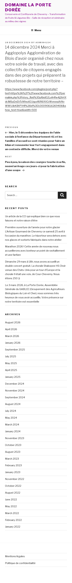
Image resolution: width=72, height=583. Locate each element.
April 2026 (11, 329)
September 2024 (15, 397)
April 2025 (11, 370)
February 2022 (13, 520)
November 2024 (14, 390)
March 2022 (12, 513)
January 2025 (12, 376)
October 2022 (13, 485)
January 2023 (12, 472)
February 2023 (13, 465)
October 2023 (13, 445)
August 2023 (12, 451)
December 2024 (14, 383)
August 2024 (12, 404)
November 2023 (14, 438)
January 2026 (12, 342)
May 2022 (11, 506)
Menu (37, 30)
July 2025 (10, 356)
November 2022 (14, 479)
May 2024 (11, 417)
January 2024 (12, 431)
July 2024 (10, 410)
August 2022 (12, 492)
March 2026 (12, 336)
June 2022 (11, 499)
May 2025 (11, 363)
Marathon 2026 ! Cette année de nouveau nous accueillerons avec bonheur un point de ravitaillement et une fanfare (35, 250)
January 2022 (12, 526)
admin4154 (43, 42)
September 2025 (15, 349)
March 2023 (12, 458)
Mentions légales (15, 556)
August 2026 (12, 322)
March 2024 (12, 424)
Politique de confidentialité (20, 563)
